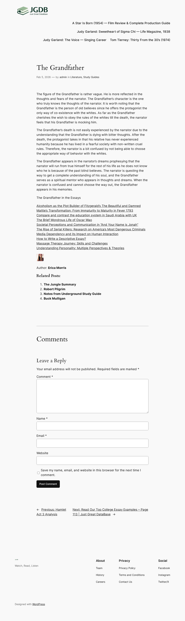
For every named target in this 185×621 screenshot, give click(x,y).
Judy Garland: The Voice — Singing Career (74, 40)
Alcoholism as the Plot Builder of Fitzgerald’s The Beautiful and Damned (88, 206)
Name (42, 418)
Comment (44, 376)
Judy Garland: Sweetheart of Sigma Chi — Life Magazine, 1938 (123, 31)
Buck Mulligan (54, 298)
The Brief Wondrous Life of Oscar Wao (64, 220)
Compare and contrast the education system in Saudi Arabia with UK (86, 215)
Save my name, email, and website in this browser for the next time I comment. (91, 472)
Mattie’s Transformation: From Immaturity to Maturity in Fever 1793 (84, 210)
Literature (76, 77)
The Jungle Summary (60, 284)
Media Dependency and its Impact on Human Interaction (77, 234)
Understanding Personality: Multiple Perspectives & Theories (80, 248)
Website (42, 453)
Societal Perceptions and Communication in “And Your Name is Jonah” (87, 224)
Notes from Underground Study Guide (72, 294)
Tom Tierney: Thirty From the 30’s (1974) (140, 40)
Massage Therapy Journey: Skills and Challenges (72, 243)
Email (41, 436)
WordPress (38, 604)
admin (63, 77)
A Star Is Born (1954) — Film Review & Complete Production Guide (121, 23)
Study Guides (91, 77)
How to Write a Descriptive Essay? (61, 239)
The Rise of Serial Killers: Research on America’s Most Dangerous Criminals (90, 229)
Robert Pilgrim (54, 289)
